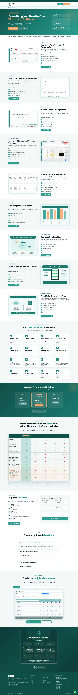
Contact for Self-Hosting (47, 316)
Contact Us (49, 4)
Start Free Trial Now (15, 523)
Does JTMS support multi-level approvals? (29, 551)
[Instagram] (14, 685)
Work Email (44, 505)
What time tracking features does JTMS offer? (30, 542)
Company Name (45, 500)
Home (30, 4)
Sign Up (61, 4)
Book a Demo (47, 621)
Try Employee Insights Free (34, 621)
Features (33, 4)
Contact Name (58, 500)
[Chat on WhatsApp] (75, 692)
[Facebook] (9, 685)
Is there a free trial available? (26, 566)
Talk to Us (56, 402)
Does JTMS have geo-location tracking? (28, 558)
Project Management (46, 680)
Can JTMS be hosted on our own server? (28, 562)
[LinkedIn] (17, 685)
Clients (44, 4)
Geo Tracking (61, 36)
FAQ (41, 4)
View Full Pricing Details (39, 411)
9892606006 (19, 505)
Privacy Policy (67, 693)
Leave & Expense (47, 36)
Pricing (38, 4)
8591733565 (13, 505)
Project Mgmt (28, 36)
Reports (54, 36)
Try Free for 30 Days (46, 67)
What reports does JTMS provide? (27, 555)
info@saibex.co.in (14, 509)
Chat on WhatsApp (14, 512)
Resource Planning (37, 36)
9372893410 (58, 688)
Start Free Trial (14, 28)
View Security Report (40, 666)
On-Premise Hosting (46, 685)
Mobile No (57, 505)
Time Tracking (13, 36)
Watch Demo (24, 28)
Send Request (56, 518)
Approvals (21, 36)
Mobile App (67, 4)
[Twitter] (12, 685)
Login (56, 4)
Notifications (69, 36)
